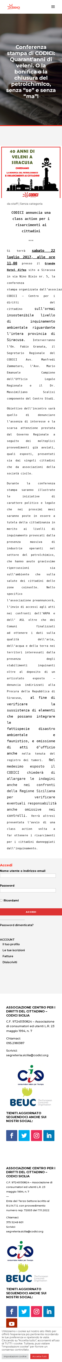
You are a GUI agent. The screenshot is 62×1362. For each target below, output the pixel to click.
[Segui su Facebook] (11, 1135)
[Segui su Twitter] (24, 1135)
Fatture (8, 956)
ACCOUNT (7, 939)
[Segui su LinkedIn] (48, 1135)
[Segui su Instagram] (36, 1135)
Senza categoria (31, 203)
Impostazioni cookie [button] (15, 1356)
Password (7, 885)
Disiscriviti (10, 962)
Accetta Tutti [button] (39, 1356)
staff (14, 203)
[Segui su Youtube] (11, 1323)
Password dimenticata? (17, 925)
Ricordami (11, 900)
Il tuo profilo (11, 944)
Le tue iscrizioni (14, 950)
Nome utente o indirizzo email (22, 871)
